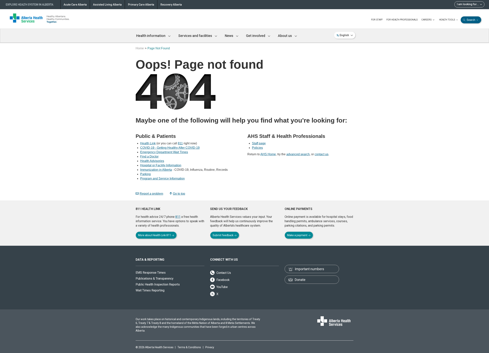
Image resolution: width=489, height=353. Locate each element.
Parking (145, 174)
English (344, 35)
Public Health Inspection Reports (158, 284)
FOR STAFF (377, 19)
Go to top (179, 193)
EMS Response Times (151, 272)
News (229, 36)
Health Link (148, 143)
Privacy (209, 347)
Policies (257, 147)
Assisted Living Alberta (107, 4)
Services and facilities (195, 36)
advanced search (298, 154)
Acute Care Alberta (75, 4)
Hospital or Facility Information (160, 165)
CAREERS (426, 19)
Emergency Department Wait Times (164, 152)
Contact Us (223, 273)
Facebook (223, 280)
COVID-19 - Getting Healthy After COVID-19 (170, 147)
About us (285, 36)
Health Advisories (152, 161)
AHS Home (268, 154)
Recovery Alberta (171, 4)
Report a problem (151, 193)
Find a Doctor (149, 156)
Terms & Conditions (189, 347)
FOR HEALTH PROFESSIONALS (402, 19)
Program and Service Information (162, 178)
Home (140, 48)
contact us (321, 154)
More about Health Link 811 (155, 235)
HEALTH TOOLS (447, 19)
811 (180, 143)
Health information (151, 36)
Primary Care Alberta (141, 4)
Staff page (259, 143)
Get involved (256, 36)
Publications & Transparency (154, 278)
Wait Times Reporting (150, 290)
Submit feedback (223, 235)
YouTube (222, 287)
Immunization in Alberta (156, 169)
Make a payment (297, 235)
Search (471, 19)
